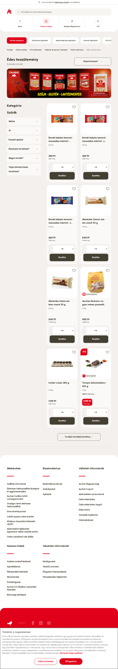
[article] (62, 143)
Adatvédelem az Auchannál (91, 494)
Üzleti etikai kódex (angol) (90, 504)
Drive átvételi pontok (16, 511)
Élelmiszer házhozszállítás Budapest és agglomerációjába (23, 490)
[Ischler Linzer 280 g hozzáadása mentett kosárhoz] (74, 352)
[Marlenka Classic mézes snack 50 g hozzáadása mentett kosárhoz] (107, 188)
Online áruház (21, 50)
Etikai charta (84, 510)
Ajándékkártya (13, 566)
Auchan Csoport (86, 489)
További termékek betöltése (78, 437)
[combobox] (63, 12)
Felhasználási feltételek (17, 572)
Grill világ (109, 40)
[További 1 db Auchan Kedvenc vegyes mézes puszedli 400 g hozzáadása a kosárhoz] (106, 330)
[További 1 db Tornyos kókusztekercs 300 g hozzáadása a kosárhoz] (106, 412)
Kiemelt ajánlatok (90, 40)
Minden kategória (17, 40)
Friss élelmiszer (36, 50)
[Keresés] (18, 12)
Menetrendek (13, 577)
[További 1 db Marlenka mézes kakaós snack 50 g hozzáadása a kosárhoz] (73, 330)
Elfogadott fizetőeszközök (54, 572)
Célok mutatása (45, 661)
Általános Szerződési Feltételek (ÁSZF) (21, 523)
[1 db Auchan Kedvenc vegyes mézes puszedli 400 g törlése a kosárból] (85, 330)
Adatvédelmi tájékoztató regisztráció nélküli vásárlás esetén (22, 530)
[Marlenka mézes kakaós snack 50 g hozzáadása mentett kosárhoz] (74, 270)
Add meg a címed (61, 2)
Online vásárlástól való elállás (20, 537)
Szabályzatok (49, 489)
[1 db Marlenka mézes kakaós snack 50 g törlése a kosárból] (51, 330)
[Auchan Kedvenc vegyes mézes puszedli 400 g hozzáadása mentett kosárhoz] (107, 270)
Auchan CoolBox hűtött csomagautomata (17, 497)
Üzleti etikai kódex (87, 499)
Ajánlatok (47, 494)
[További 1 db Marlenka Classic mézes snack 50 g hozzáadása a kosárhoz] (106, 248)
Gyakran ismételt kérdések (19, 561)
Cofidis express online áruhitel (20, 516)
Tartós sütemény (77, 50)
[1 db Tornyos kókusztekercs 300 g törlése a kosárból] (85, 412)
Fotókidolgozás (14, 582)
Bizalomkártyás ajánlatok (66, 40)
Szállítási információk (16, 484)
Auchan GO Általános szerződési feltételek (21, 588)
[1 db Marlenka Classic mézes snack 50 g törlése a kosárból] (85, 248)
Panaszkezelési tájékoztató (55, 577)
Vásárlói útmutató (51, 566)
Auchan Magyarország (89, 484)
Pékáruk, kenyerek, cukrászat (56, 50)
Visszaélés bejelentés (88, 515)
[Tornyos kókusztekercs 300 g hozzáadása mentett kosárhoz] (107, 352)
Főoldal (10, 50)
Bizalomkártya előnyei (52, 484)
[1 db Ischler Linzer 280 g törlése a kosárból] (51, 412)
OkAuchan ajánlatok (40, 40)
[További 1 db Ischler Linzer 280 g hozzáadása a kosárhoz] (73, 412)
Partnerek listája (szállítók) (71, 653)
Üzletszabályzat (86, 520)
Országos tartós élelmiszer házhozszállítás (19, 505)
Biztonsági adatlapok (16, 595)
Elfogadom (70, 661)
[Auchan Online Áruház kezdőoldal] (9, 11)
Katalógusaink (49, 561)
